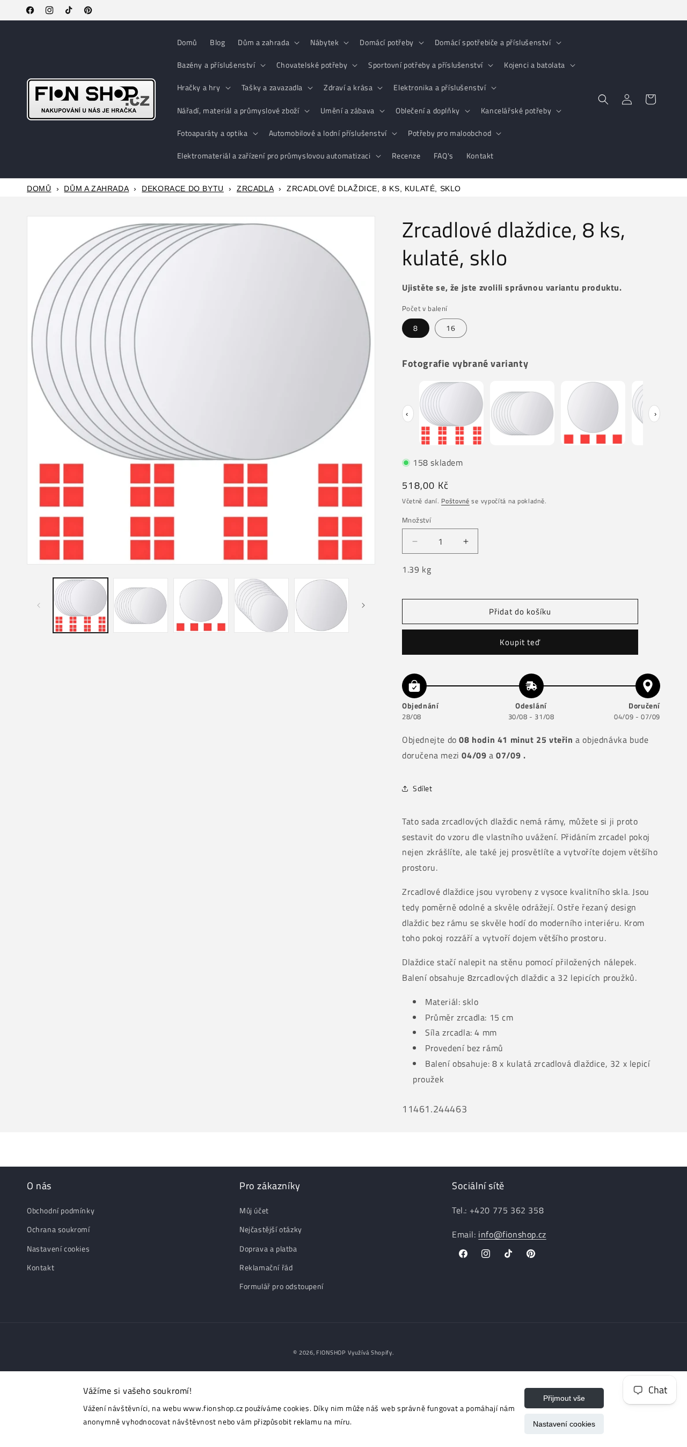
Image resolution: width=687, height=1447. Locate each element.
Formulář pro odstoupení (281, 1286)
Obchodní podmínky (60, 1210)
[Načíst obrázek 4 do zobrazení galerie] (261, 605)
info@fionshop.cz (512, 1234)
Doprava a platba (268, 1248)
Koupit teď (520, 642)
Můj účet (254, 1210)
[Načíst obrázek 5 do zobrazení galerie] (321, 605)
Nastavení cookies (564, 1424)
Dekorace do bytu (183, 188)
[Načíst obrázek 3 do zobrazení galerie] (200, 605)
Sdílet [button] (423, 788)
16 (451, 328)
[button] (267, 42)
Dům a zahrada (96, 188)
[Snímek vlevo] (38, 605)
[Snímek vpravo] (363, 605)
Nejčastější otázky (270, 1229)
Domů (39, 188)
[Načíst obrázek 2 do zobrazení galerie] (140, 605)
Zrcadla (255, 188)
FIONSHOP (331, 1352)
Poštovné (455, 501)
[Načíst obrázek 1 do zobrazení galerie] (80, 605)
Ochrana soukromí (58, 1229)
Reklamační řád (266, 1267)
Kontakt (40, 1267)
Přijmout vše (564, 1398)
